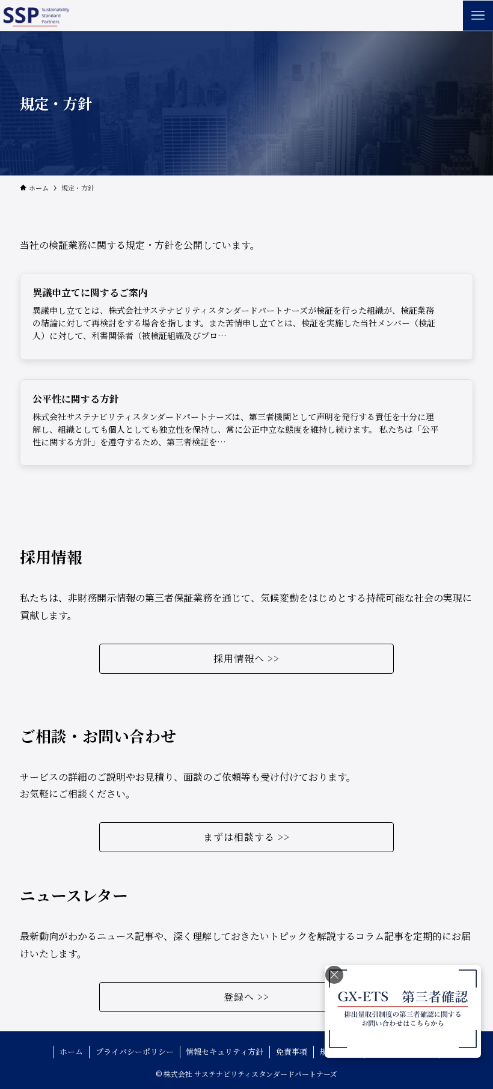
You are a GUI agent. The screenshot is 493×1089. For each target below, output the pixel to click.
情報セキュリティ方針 (224, 1051)
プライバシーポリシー (135, 1051)
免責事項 (291, 1051)
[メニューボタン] (478, 16)
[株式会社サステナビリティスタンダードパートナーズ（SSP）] (35, 16)
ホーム (71, 1051)
